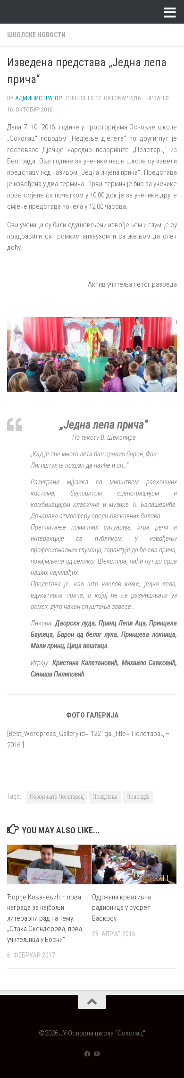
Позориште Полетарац (57, 797)
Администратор (38, 98)
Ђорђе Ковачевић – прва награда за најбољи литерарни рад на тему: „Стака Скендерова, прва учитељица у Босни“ (44, 918)
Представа (104, 797)
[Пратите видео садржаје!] (97, 1054)
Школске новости (36, 35)
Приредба (138, 797)
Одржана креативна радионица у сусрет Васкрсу (121, 908)
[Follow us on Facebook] (87, 1054)
